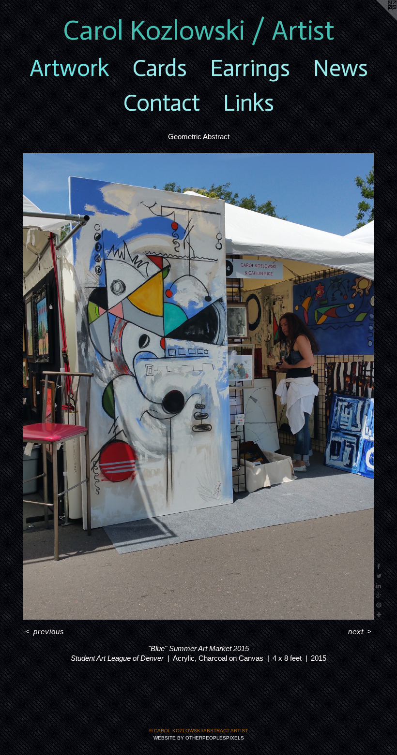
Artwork (69, 68)
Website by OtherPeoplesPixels (198, 737)
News (340, 68)
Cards (160, 68)
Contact (161, 103)
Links (248, 103)
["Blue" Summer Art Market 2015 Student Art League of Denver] (198, 386)
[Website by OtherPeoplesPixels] (377, 19)
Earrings (250, 68)
